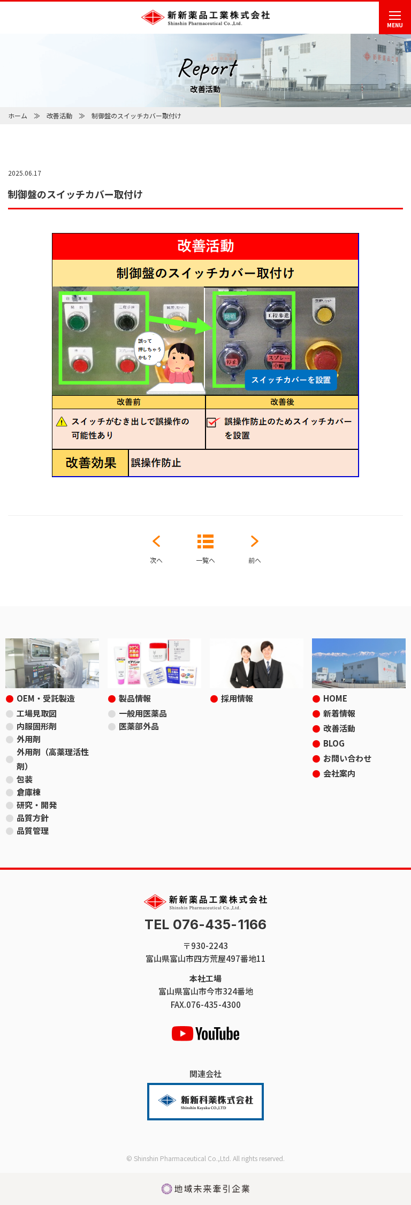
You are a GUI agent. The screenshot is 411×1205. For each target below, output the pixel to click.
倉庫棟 (29, 791)
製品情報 (135, 698)
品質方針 (33, 817)
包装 (25, 779)
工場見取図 (37, 713)
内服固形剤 (37, 726)
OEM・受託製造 (46, 698)
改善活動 (59, 115)
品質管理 (33, 830)
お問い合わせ (347, 758)
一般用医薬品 (143, 713)
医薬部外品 (139, 726)
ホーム (17, 115)
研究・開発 (37, 804)
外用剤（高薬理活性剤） (53, 759)
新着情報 (339, 713)
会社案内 (339, 773)
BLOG (334, 743)
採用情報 (237, 698)
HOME (335, 698)
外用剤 (29, 738)
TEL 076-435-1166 (205, 924)
